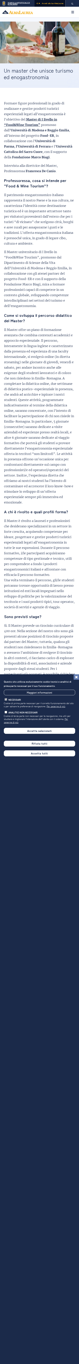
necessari (14, 699)
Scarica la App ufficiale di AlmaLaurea (19, 3)
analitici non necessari (23, 712)
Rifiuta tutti (39, 743)
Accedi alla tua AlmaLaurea (52, 3)
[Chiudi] (76, 677)
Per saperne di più (56, 706)
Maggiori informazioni (39, 692)
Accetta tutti (39, 753)
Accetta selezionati (39, 731)
